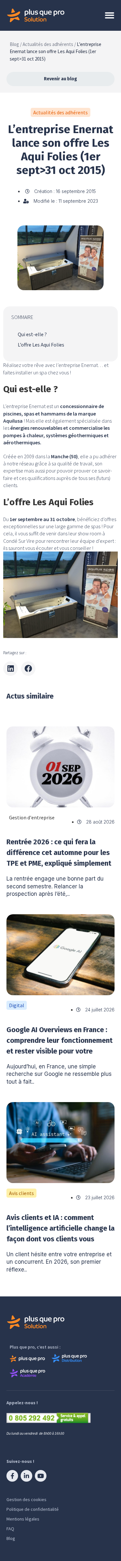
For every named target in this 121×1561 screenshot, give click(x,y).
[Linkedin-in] (26, 1476)
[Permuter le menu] (110, 15)
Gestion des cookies (26, 1499)
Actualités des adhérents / (49, 44)
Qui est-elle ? (32, 334)
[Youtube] (40, 1476)
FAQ (10, 1529)
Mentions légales (22, 1519)
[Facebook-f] (12, 1476)
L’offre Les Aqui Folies (41, 344)
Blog (10, 1538)
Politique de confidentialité (32, 1509)
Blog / (16, 44)
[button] (10, 668)
